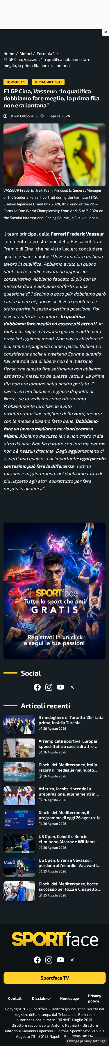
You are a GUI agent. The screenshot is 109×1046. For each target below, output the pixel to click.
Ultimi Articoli (48, 82)
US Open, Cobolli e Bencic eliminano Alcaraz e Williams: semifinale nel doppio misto (68, 841)
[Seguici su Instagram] (48, 687)
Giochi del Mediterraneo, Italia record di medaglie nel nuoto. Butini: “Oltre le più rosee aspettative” (68, 772)
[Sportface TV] (54, 591)
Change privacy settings (86, 1041)
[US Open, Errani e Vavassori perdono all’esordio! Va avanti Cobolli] (19, 867)
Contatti (15, 998)
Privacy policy (94, 998)
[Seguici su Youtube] (60, 687)
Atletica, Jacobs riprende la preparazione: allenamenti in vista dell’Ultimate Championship (72, 794)
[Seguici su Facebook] (37, 687)
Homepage (69, 998)
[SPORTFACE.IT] (54, 939)
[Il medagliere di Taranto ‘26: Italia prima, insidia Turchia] (19, 724)
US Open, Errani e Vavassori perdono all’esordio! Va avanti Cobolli (68, 865)
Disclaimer (41, 998)
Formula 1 (15, 82)
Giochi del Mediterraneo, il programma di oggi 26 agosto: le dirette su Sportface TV (70, 817)
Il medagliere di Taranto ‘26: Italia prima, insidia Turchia (71, 720)
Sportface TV (54, 977)
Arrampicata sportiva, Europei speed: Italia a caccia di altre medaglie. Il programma (68, 746)
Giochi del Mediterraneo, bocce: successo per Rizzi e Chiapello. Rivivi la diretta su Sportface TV (69, 889)
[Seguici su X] (72, 687)
